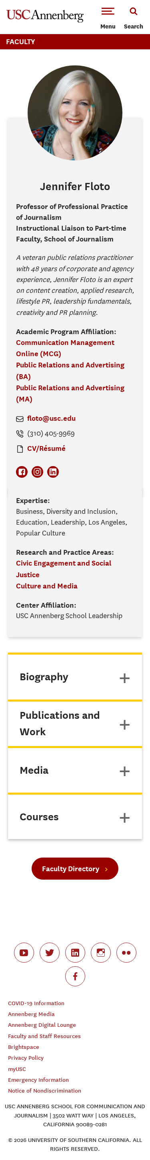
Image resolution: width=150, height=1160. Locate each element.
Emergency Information (38, 1080)
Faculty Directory (70, 868)
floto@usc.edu (51, 418)
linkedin (75, 953)
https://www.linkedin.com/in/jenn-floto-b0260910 (53, 472)
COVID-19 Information (36, 1003)
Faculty (20, 41)
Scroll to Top (126, 1136)
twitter (50, 953)
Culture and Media (47, 586)
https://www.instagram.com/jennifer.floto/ (37, 472)
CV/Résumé (46, 448)
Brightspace (23, 1047)
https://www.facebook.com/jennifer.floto (22, 472)
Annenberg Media (31, 1014)
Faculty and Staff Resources (44, 1036)
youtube (24, 953)
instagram (101, 953)
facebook (75, 976)
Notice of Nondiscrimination (44, 1090)
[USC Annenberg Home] (45, 21)
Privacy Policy (26, 1058)
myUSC (17, 1069)
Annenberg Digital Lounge (42, 1025)
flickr (126, 953)
